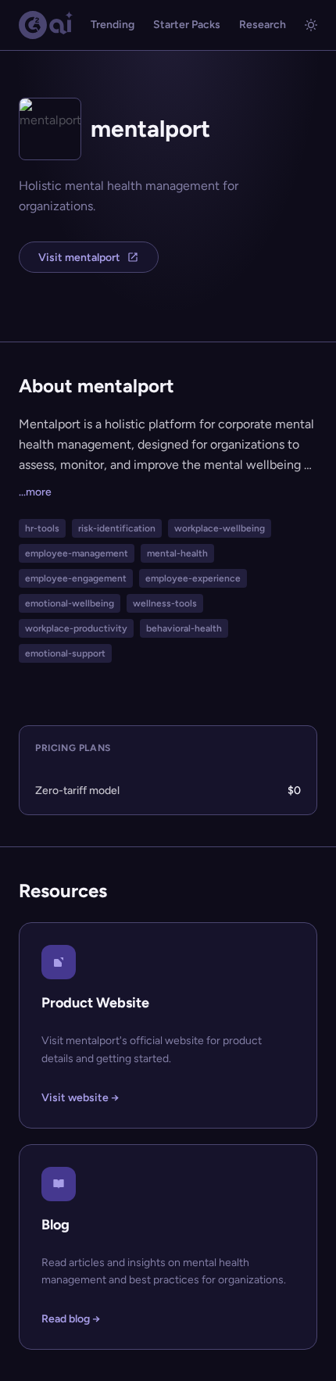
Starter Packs (186, 24)
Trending (112, 24)
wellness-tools (165, 603)
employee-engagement (76, 578)
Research (262, 24)
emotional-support (65, 653)
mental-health (177, 553)
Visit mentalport (79, 257)
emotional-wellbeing (69, 603)
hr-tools (42, 528)
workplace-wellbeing (219, 528)
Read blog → (70, 1319)
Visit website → (80, 1097)
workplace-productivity (76, 628)
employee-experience (193, 578)
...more (35, 492)
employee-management (76, 553)
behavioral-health (184, 628)
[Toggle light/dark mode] (311, 25)
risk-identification (116, 528)
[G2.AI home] (46, 25)
